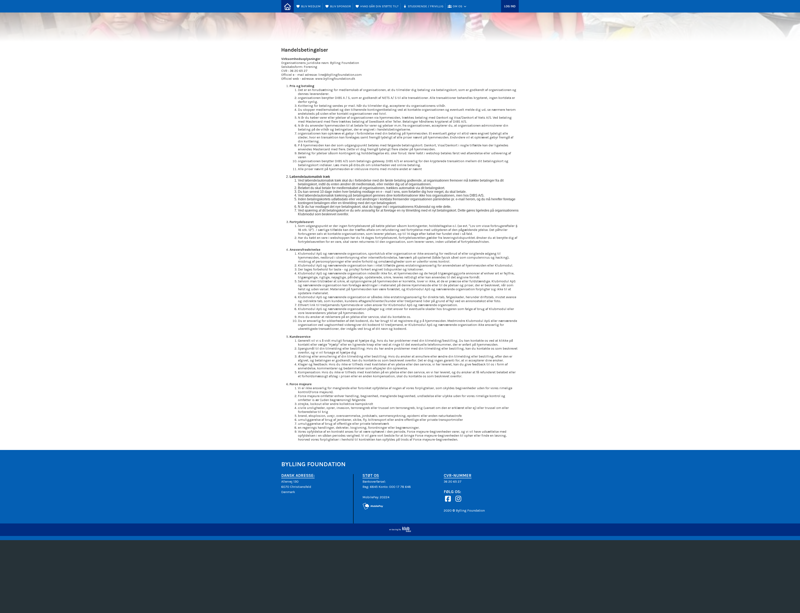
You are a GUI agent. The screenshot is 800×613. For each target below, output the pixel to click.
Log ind (510, 6)
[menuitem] (287, 6)
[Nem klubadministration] (400, 531)
